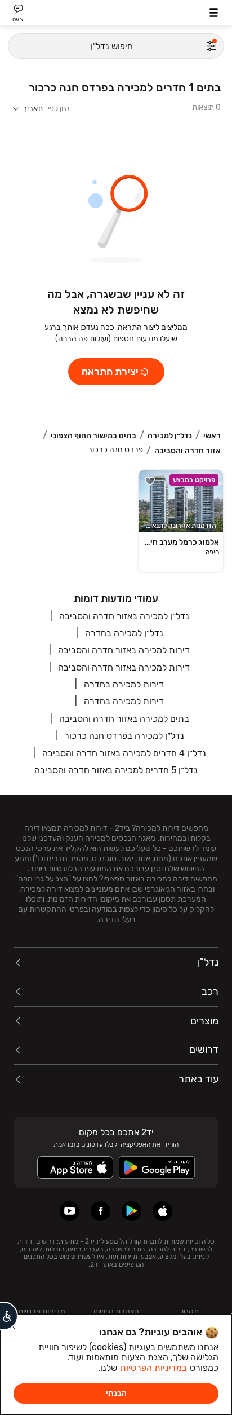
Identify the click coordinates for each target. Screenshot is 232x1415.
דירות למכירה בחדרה (124, 684)
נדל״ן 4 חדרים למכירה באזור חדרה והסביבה (124, 753)
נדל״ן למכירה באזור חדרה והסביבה (124, 616)
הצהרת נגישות (116, 1311)
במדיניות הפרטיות (153, 1368)
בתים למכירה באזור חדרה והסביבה (124, 718)
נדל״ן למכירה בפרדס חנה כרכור (124, 735)
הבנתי (116, 1393)
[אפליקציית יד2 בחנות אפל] (162, 1211)
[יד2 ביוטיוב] (69, 1211)
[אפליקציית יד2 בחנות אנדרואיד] (131, 1211)
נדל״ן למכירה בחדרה (124, 633)
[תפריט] (213, 12)
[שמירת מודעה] (150, 481)
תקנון (190, 1311)
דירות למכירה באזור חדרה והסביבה (124, 650)
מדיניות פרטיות (41, 1311)
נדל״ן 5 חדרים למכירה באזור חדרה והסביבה (116, 770)
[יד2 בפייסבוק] (100, 1211)
